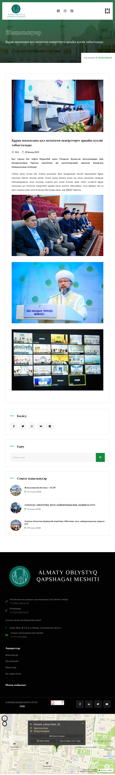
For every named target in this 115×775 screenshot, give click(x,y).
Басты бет (89, 58)
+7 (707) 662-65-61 (19, 612)
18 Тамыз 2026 (34, 528)
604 (17, 152)
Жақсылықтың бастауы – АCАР (40, 487)
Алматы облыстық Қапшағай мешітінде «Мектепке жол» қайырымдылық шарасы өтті (64, 522)
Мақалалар (10, 667)
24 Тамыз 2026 (34, 491)
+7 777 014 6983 (18, 637)
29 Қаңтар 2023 (31, 152)
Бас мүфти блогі (13, 673)
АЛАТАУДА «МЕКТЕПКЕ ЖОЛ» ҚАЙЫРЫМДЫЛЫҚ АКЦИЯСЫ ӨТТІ (59, 505)
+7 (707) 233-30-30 (19, 603)
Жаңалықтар (11, 655)
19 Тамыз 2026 (34, 509)
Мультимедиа (11, 661)
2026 (22, 706)
